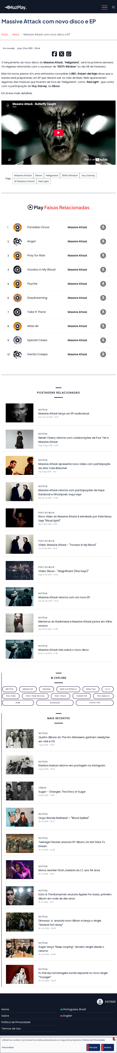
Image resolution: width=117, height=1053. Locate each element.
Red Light (43, 181)
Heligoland (52, 175)
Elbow (38, 175)
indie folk (91, 689)
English (67, 1015)
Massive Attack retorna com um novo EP (64, 597)
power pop (81, 696)
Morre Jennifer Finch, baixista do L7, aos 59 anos (69, 870)
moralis (11, 48)
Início (4, 34)
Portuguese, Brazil (74, 1009)
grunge (47, 689)
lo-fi (107, 689)
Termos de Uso (11, 1028)
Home (5, 1009)
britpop (9, 689)
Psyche (32, 284)
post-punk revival (35, 696)
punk (18, 702)
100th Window (70, 175)
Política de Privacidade (15, 1022)
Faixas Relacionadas (61, 207)
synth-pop (94, 702)
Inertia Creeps (37, 354)
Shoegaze (55, 702)
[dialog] (58, 1045)
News (15, 34)
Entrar (110, 1002)
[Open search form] (113, 7)
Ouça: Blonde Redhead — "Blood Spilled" (64, 818)
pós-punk (11, 696)
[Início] (15, 7)
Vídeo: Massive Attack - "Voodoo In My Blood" (67, 545)
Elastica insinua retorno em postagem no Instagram (72, 765)
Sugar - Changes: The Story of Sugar (62, 791)
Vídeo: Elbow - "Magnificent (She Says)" (63, 571)
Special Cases (37, 340)
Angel (31, 241)
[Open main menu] (104, 7)
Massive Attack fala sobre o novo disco (63, 650)
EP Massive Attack (24, 181)
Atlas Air (33, 326)
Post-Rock (60, 696)
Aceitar (107, 1047)
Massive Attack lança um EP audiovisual (63, 413)
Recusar (93, 1047)
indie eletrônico (68, 689)
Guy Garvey (88, 175)
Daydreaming (37, 298)
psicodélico (103, 696)
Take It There (36, 312)
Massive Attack (23, 175)
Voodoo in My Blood (41, 270)
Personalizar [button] (8, 1047)
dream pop (28, 689)
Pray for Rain (36, 255)
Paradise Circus (38, 227)
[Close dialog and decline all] (115, 1039)
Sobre (5, 1015)
